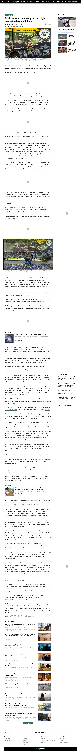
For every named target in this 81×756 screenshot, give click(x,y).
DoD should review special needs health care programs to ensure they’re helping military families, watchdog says (20, 635)
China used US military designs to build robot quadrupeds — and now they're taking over (66, 29)
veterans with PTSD (12, 280)
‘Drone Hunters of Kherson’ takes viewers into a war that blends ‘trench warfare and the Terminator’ (20, 704)
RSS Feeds (25, 742)
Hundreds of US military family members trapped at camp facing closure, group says (66, 385)
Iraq (34, 72)
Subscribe (25, 738)
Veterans (69, 1)
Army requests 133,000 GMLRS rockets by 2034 (70, 35)
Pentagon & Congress (45, 1)
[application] (67, 22)
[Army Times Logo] (17, 2)
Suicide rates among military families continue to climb (19, 684)
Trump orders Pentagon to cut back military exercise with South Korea (71, 49)
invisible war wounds (11, 409)
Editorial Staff (44, 744)
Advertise (43, 738)
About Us (62, 738)
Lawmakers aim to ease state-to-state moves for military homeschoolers (20, 624)
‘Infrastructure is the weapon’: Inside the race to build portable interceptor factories (19, 714)
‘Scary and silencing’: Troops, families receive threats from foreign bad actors (19, 644)
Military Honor (75, 1)
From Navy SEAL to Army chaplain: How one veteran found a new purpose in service (67, 392)
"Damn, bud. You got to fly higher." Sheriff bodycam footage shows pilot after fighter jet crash (71, 43)
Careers (61, 740)
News (24, 1)
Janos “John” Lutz (10, 66)
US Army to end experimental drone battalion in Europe (66, 404)
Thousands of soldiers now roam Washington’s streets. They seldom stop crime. (67, 399)
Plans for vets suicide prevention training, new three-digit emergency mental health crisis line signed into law (30, 488)
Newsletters (25, 740)
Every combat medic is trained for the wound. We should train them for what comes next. (66, 378)
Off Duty (53, 1)
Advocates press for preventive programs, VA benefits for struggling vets (20, 674)
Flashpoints (36, 1)
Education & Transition (61, 1)
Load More (28, 723)
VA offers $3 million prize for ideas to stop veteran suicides (31, 334)
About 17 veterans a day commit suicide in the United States (22, 207)
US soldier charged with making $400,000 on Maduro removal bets (19, 654)
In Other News (9, 621)
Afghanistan (16, 145)
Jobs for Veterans (64, 742)
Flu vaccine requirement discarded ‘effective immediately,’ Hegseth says (20, 664)
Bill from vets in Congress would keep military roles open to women (20, 694)
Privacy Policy (7, 738)
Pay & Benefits (30, 1)
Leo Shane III (19, 340)
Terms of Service (8, 740)
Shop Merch (25, 744)
